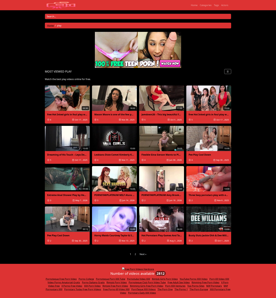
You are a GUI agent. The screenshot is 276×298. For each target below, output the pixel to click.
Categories (206, 5)
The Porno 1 (181, 289)
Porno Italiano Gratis (93, 282)
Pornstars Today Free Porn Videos (82, 289)
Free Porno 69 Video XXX (116, 289)
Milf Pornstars (214, 285)
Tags (216, 5)
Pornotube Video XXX (138, 279)
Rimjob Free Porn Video (115, 285)
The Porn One (165, 289)
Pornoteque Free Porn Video (61, 279)
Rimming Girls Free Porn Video (146, 285)
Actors (224, 5)
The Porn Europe (199, 289)
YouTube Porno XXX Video (194, 279)
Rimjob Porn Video (117, 282)
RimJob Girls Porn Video (165, 279)
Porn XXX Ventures (175, 285)
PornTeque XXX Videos (143, 289)
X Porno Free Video (72, 285)
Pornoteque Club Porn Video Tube (147, 282)
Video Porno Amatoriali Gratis (64, 282)
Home (194, 5)
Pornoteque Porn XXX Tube (110, 279)
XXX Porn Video (92, 285)
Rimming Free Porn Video (205, 282)
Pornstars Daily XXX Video (142, 292)
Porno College (86, 279)
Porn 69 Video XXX (219, 279)
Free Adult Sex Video (179, 282)
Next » (143, 254)
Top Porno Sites (195, 285)
